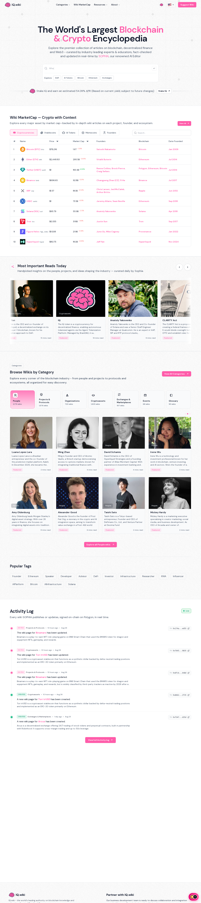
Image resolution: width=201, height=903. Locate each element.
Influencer (178, 576)
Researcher (148, 576)
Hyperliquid (32, 241)
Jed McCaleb (117, 189)
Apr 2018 (173, 211)
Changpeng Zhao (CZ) (108, 180)
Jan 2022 (173, 231)
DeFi (57, 78)
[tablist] (64, 132)
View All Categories (174, 374)
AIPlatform (18, 584)
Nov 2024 (174, 241)
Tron (28, 221)
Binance (30, 180)
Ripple (142, 190)
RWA (163, 576)
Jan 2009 (173, 149)
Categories (62, 4)
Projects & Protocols (35, 628)
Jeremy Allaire (104, 201)
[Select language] (171, 5)
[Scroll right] (187, 267)
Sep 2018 (173, 201)
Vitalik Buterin (104, 159)
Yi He (122, 180)
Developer (66, 576)
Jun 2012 (173, 190)
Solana (142, 211)
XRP (28, 190)
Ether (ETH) (32, 159)
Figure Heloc (33, 231)
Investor (109, 576)
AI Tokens (68, 78)
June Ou (101, 231)
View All (182, 123)
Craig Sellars (103, 171)
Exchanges (107, 78)
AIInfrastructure (53, 584)
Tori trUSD (42, 654)
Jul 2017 (173, 180)
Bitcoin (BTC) (33, 149)
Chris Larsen (103, 189)
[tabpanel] (100, 192)
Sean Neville (119, 201)
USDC (29, 201)
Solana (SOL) (32, 211)
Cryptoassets (32, 650)
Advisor (83, 576)
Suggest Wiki (187, 4)
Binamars (41, 632)
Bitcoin (81, 78)
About (114, 4)
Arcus (41, 721)
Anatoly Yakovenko (106, 211)
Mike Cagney (112, 231)
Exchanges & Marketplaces (39, 716)
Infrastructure (128, 576)
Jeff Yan (100, 241)
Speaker (49, 576)
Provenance (145, 231)
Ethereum (93, 78)
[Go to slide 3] (190, 413)
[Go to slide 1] (185, 413)
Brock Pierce (118, 168)
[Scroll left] (179, 267)
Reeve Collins (104, 168)
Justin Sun (102, 221)
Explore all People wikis (98, 544)
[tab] (23, 132)
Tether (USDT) (33, 170)
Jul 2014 (173, 159)
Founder (16, 576)
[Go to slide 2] (187, 413)
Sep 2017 (173, 221)
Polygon (143, 168)
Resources (99, 4)
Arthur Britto (103, 192)
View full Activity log (98, 740)
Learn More (151, 91)
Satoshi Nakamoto (106, 149)
